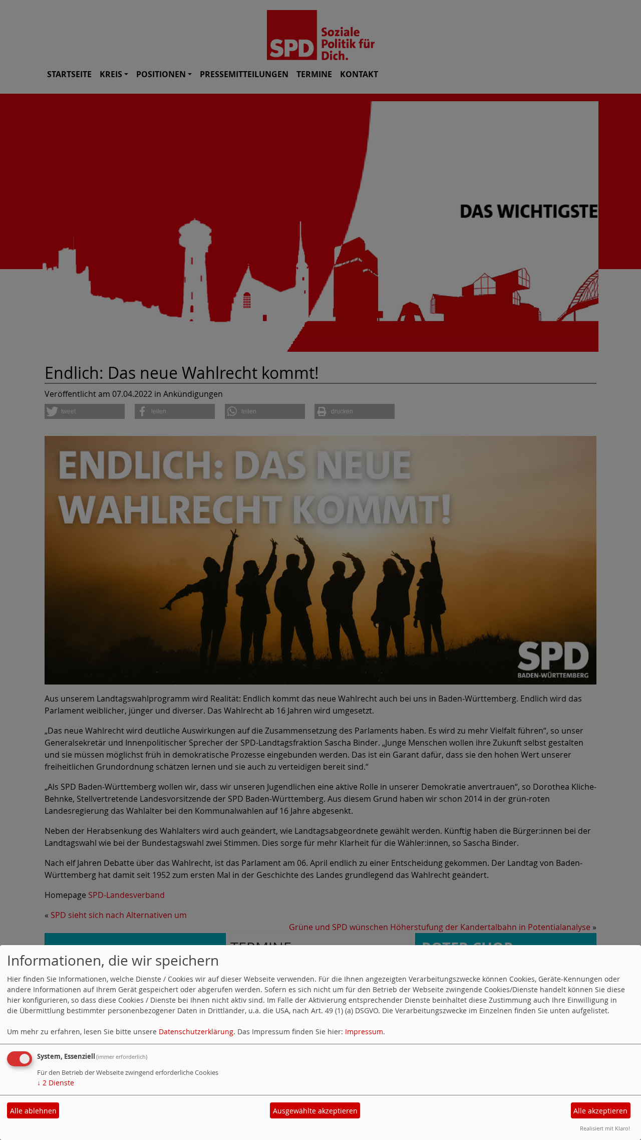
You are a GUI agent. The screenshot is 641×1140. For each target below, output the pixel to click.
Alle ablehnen (33, 1110)
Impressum (364, 1031)
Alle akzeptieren (600, 1110)
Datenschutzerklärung (196, 1031)
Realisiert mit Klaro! (605, 1128)
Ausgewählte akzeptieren (315, 1110)
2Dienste (55, 1082)
